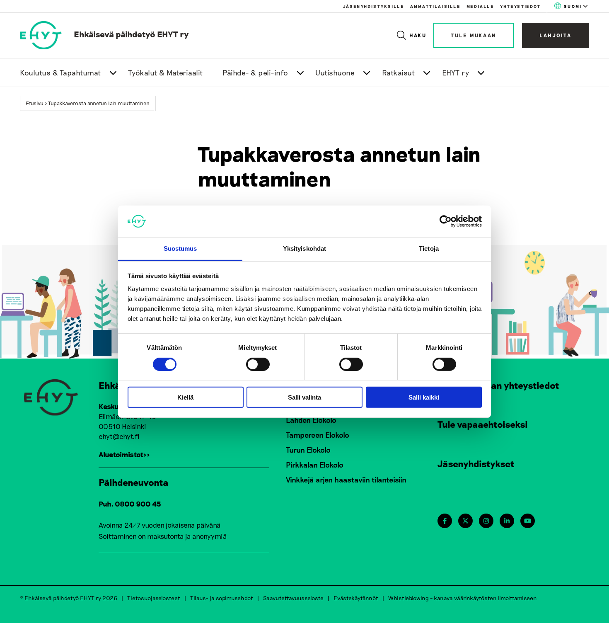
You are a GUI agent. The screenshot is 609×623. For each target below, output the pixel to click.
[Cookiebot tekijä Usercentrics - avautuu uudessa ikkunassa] (445, 221)
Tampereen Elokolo (317, 434)
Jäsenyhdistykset (476, 463)
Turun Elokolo (308, 449)
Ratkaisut (398, 72)
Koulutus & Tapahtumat (60, 72)
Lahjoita (555, 35)
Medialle (480, 6)
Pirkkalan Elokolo (314, 464)
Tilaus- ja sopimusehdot (221, 597)
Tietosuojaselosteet (153, 597)
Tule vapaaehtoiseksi (482, 424)
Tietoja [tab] (429, 248)
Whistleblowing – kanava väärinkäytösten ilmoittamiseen (462, 597)
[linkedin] (507, 521)
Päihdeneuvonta (134, 482)
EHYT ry (455, 72)
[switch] (258, 364)
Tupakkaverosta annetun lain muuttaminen (99, 103)
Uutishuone (335, 72)
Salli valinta (304, 397)
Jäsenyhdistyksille (373, 6)
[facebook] (445, 521)
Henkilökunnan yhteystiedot (498, 385)
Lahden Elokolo (311, 419)
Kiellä (185, 397)
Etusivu (35, 103)
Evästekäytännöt (356, 597)
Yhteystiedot (520, 6)
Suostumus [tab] (180, 248)
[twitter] (465, 521)
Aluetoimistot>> (124, 454)
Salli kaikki (423, 397)
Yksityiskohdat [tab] (304, 248)
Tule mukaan (474, 35)
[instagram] (486, 521)
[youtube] (527, 521)
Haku (418, 35)
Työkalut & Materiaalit (165, 72)
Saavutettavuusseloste (293, 597)
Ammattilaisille (435, 6)
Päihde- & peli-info (255, 72)
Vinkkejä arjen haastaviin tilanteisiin (346, 479)
